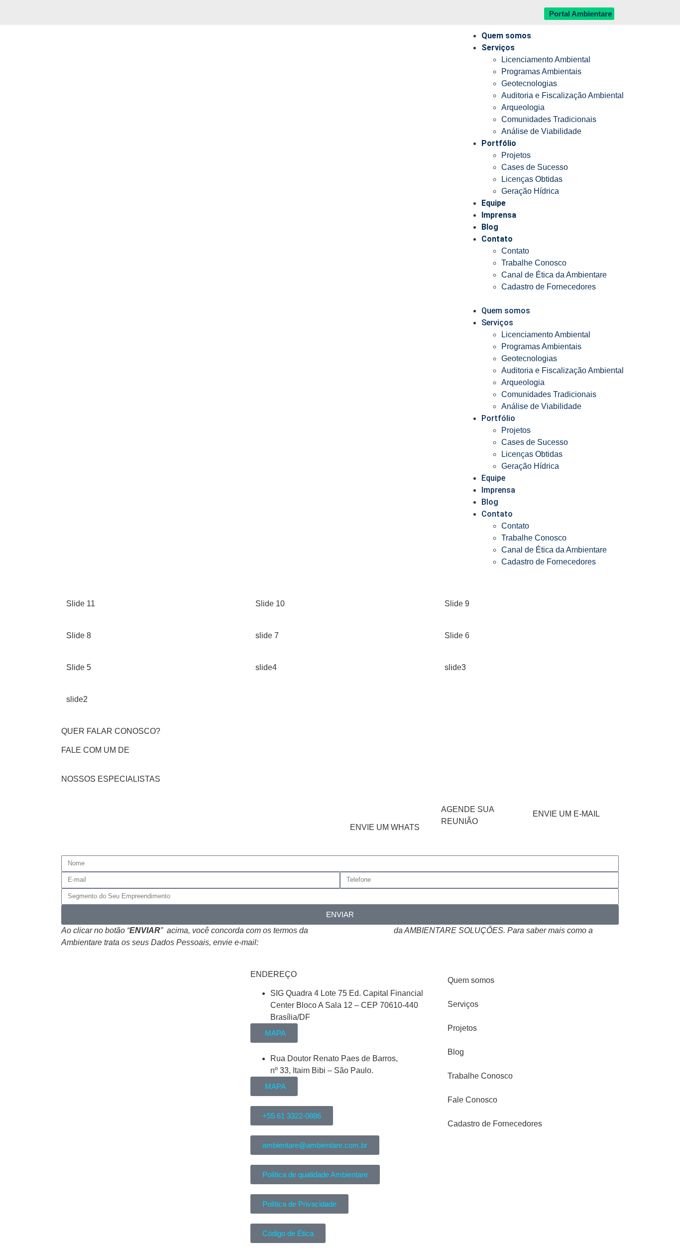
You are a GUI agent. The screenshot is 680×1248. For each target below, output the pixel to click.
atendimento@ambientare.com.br (319, 942)
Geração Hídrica (530, 191)
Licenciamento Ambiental (545, 59)
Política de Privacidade (351, 930)
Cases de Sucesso (534, 167)
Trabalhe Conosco (534, 263)
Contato (497, 239)
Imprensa (498, 215)
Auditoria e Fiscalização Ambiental (562, 95)
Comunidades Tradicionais (548, 119)
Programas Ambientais (541, 71)
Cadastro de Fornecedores (548, 286)
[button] (542, 299)
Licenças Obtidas (532, 179)
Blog (489, 227)
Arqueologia (523, 107)
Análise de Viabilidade (541, 131)
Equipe (493, 203)
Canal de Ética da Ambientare (554, 275)
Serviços (498, 47)
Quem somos (506, 35)
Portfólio (498, 143)
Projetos (516, 155)
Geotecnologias (529, 83)
